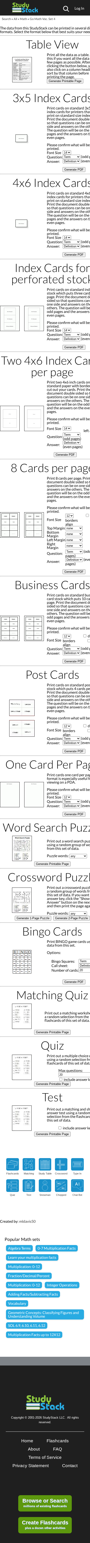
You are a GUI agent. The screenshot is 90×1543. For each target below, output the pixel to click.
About (34, 1449)
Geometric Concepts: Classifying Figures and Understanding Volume (43, 1314)
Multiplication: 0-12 (24, 1266)
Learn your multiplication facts (32, 1257)
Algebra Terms (19, 1248)
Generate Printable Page (65, 81)
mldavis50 (27, 1221)
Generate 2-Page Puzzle (71, 918)
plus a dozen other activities (45, 1525)
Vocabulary (17, 1303)
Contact (70, 1465)
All (15, 19)
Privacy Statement (30, 1465)
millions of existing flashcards (45, 1503)
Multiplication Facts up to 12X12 (34, 1334)
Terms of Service (45, 1457)
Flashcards (58, 1440)
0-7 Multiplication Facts (57, 1248)
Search (6, 19)
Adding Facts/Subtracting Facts (33, 1294)
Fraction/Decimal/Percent (29, 1276)
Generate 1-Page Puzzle (33, 918)
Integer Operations (62, 1285)
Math (23, 19)
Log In (79, 8)
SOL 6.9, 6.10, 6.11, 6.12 (26, 1325)
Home (27, 1440)
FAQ (57, 1449)
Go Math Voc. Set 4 (42, 19)
